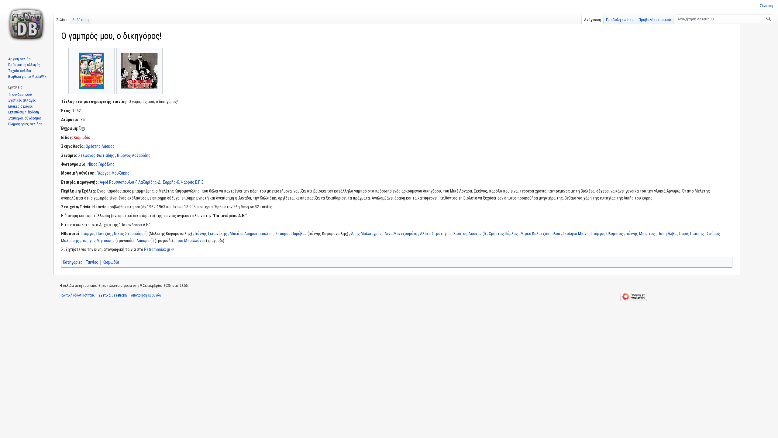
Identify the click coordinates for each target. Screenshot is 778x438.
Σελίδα (61, 19)
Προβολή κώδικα (620, 19)
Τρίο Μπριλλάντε (190, 240)
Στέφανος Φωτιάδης (96, 155)
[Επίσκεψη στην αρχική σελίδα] (26, 24)
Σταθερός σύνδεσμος (25, 118)
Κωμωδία (82, 137)
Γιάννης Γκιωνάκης (211, 233)
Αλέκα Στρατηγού (435, 233)
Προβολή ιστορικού (655, 19)
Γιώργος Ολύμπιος (607, 233)
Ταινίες (92, 262)
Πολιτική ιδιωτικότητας (77, 295)
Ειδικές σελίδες (20, 106)
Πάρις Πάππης (691, 233)
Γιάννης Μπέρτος (640, 233)
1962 (76, 110)
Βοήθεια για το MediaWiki (27, 77)
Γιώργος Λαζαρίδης (133, 155)
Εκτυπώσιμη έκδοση (23, 112)
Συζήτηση (80, 19)
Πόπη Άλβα (667, 233)
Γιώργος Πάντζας (96, 233)
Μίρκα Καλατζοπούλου (540, 233)
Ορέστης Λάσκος (100, 146)
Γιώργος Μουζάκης (113, 173)
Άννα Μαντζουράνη (400, 233)
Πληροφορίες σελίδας (25, 124)
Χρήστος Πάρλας (503, 233)
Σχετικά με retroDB (112, 295)
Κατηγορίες (73, 262)
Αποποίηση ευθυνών (146, 295)
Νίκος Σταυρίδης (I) (131, 233)
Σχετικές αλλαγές (22, 100)
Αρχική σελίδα (19, 59)
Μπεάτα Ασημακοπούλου (251, 233)
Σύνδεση (766, 6)
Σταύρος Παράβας (291, 233)
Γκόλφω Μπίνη (576, 233)
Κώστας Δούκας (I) (469, 233)
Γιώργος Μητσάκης (98, 240)
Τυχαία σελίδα (19, 71)
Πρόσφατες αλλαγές (24, 65)
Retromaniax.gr (157, 249)
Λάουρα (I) (145, 240)
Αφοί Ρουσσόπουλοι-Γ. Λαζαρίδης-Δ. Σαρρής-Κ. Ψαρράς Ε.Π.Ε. (152, 182)
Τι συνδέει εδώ (20, 94)
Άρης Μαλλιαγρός (366, 233)
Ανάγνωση (592, 19)
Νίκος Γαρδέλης (101, 164)
